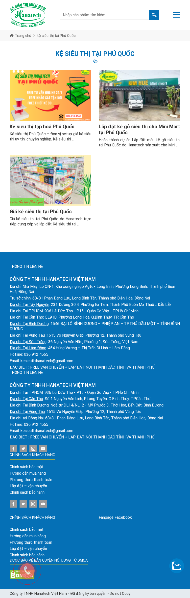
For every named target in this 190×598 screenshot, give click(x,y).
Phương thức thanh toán (31, 479)
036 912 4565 (36, 354)
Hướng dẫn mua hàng (28, 473)
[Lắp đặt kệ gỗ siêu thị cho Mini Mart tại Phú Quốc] (139, 95)
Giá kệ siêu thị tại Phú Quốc (41, 212)
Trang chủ (22, 35)
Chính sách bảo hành (27, 492)
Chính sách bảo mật (27, 466)
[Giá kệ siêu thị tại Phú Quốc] (50, 180)
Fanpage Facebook (115, 517)
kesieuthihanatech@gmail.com (47, 360)
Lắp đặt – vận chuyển (28, 486)
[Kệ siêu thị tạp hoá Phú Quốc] (50, 95)
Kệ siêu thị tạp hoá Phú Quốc (42, 127)
